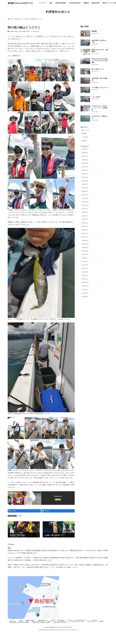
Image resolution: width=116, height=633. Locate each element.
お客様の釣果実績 (29, 620)
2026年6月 (85, 149)
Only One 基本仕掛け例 (38, 621)
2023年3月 (85, 272)
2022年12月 (85, 282)
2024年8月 (85, 212)
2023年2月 (85, 275)
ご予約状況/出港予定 (42, 620)
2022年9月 (85, 293)
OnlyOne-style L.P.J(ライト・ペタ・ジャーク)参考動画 (100, 107)
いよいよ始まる (96, 96)
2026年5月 (85, 152)
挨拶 (20, 620)
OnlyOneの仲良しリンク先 (77, 621)
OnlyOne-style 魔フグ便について (61, 622)
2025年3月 (85, 187)
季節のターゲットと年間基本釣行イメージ (78, 620)
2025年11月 (85, 166)
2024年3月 (85, 230)
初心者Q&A (95, 620)
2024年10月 (85, 205)
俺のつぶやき (85, 130)
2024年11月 (85, 202)
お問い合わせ (12, 621)
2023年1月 (85, 279)
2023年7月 (85, 258)
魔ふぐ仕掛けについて (98, 69)
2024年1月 (85, 237)
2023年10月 (85, 247)
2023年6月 (85, 261)
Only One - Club (91, 621)
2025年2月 (85, 191)
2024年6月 (85, 219)
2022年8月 (85, 296)
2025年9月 (85, 170)
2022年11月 (85, 286)
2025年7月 (85, 173)
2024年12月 (85, 198)
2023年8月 (85, 254)
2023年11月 (85, 244)
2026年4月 (85, 156)
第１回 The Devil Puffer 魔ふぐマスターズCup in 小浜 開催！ (100, 60)
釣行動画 (84, 140)
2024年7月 (85, 216)
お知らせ (85, 137)
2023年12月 (85, 240)
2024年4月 (85, 226)
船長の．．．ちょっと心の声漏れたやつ (57, 621)
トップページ (12, 620)
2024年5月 (85, 223)
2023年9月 (85, 251)
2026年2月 (85, 163)
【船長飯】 (101, 621)
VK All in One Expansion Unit (70, 630)
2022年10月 (85, 289)
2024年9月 (85, 209)
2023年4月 (85, 268)
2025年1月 (85, 195)
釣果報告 (20, 515)
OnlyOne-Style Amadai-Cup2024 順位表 (19, 622)
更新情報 (94, 31)
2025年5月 (85, 180)
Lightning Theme (57, 630)
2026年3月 (85, 159)
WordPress (48, 630)
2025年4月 (85, 184)
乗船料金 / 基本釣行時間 (57, 620)
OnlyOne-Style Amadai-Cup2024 (41, 622)
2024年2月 (85, 233)
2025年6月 (85, 177)
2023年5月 (85, 265)
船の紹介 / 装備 (23, 621)
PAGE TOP (111, 612)
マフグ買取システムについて (100, 87)
